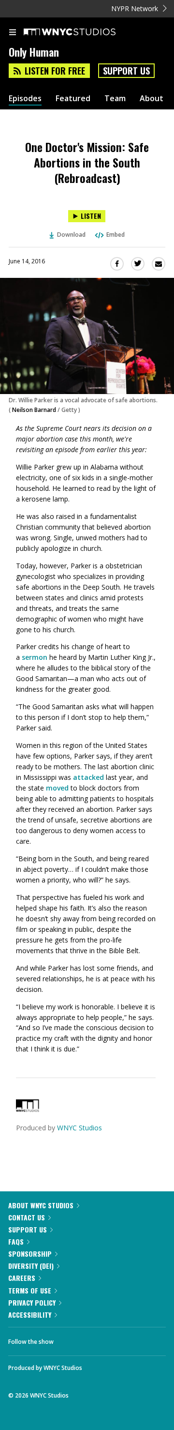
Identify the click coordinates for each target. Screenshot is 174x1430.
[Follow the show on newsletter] (123, 1339)
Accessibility (29, 1314)
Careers (21, 1278)
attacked (88, 777)
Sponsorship (30, 1253)
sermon (34, 657)
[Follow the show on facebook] (70, 1339)
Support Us (126, 70)
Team (115, 98)
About (151, 98)
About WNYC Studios (40, 1205)
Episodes (25, 98)
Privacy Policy (32, 1302)
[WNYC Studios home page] (82, 32)
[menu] (12, 33)
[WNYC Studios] (27, 1109)
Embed (115, 234)
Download (71, 234)
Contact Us (26, 1217)
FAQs (16, 1241)
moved (57, 787)
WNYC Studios (79, 1127)
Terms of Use (29, 1290)
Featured (73, 98)
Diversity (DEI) (31, 1266)
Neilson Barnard (35, 410)
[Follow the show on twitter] (97, 1339)
